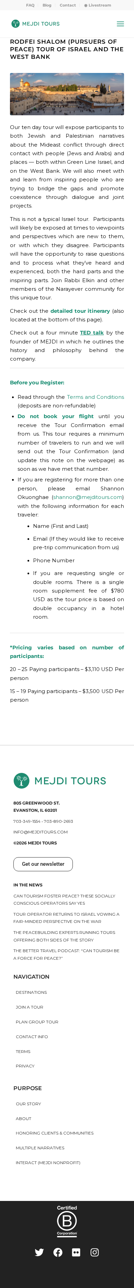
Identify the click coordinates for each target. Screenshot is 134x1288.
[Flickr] (76, 1252)
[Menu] (120, 23)
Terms (23, 1051)
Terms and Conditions (95, 397)
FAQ (30, 5)
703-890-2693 (58, 821)
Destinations (31, 992)
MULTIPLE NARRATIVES (40, 1147)
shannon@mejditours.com (87, 497)
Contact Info (32, 1036)
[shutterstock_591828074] (67, 94)
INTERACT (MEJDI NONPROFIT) (48, 1162)
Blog (47, 5)
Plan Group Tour (37, 1021)
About (23, 1118)
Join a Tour (29, 1007)
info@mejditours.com (40, 831)
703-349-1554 (27, 821)
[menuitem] (30, 5)
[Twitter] (39, 1252)
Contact (68, 5)
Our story (28, 1103)
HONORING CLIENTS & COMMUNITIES (54, 1133)
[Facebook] (57, 1252)
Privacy (25, 1065)
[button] (43, 864)
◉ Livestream (97, 5)
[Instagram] (94, 1252)
